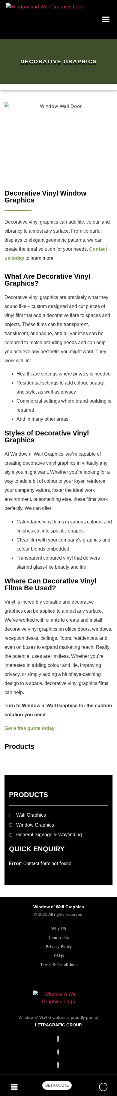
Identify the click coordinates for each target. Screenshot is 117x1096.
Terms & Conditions (58, 965)
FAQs (58, 955)
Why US (58, 928)
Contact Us (59, 937)
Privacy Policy (59, 946)
